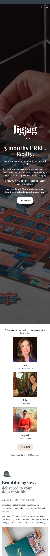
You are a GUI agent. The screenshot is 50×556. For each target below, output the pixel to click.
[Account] (41, 6)
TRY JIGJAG (25, 200)
